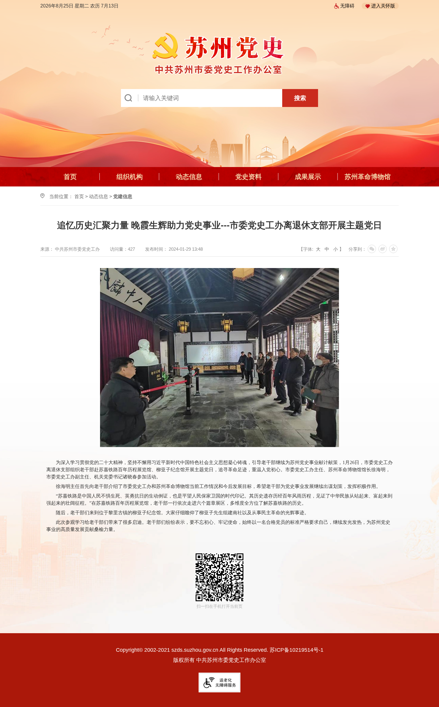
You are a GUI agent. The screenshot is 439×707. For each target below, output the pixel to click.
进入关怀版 (383, 5)
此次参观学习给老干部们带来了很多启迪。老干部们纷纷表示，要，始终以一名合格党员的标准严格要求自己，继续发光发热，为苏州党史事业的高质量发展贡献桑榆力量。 (218, 526)
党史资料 (248, 176)
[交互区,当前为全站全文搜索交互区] (219, 98)
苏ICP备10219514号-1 (296, 650)
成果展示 (308, 176)
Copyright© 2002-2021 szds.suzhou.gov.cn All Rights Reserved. (219, 650)
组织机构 (129, 176)
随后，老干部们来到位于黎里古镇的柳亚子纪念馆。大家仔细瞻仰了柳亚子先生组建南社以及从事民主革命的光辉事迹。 (182, 512)
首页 (70, 176)
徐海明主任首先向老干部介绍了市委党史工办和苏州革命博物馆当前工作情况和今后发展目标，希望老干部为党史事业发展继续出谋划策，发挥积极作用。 (218, 486)
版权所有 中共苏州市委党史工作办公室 (219, 660)
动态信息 (189, 176)
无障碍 (347, 5)
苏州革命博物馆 (368, 176)
